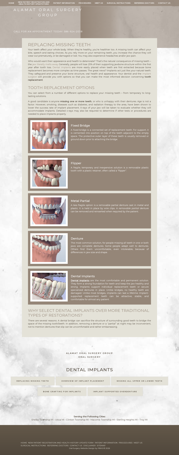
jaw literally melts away (45, 64)
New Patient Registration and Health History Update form (61, 443)
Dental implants (62, 67)
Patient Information (64, 3)
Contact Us (164, 3)
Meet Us (99, 3)
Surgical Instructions (118, 3)
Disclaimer (89, 445)
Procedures (85, 3)
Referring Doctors (144, 3)
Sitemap (101, 445)
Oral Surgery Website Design (82, 448)
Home (11, 3)
